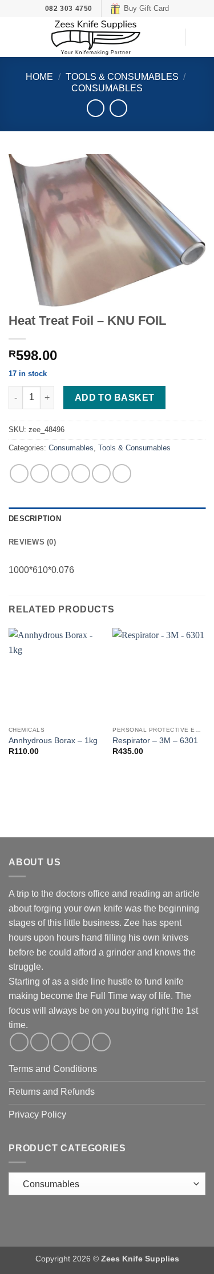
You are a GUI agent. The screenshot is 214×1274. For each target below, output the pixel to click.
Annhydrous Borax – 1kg (53, 740)
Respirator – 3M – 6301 (155, 740)
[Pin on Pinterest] (101, 473)
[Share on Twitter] (60, 473)
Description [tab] (35, 518)
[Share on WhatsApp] (19, 473)
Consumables (107, 88)
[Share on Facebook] (39, 473)
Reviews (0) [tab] (32, 542)
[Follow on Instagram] (39, 1042)
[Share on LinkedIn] (121, 473)
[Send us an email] (60, 1042)
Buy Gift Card (146, 8)
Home (39, 77)
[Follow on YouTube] (101, 1042)
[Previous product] (118, 108)
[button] (15, 37)
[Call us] (80, 1042)
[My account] (171, 37)
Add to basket (115, 397)
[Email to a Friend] (80, 473)
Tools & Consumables (122, 77)
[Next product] (95, 108)
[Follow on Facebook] (19, 1042)
